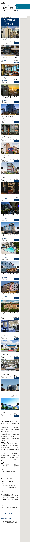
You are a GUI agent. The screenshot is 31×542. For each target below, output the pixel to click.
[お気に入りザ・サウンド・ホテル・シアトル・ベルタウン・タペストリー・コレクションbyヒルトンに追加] (18, 136)
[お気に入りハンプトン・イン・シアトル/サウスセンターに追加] (18, 353)
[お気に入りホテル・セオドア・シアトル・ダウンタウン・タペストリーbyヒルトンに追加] (18, 57)
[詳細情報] (18, 40)
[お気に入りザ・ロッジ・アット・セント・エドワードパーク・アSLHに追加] (18, 312)
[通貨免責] (17, 10)
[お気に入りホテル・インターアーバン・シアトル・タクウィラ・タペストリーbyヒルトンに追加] (18, 392)
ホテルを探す (3, 5)
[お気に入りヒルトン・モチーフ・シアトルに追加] (18, 38)
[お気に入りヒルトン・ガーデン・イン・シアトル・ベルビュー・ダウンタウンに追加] (18, 214)
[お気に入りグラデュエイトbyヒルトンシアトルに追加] (18, 195)
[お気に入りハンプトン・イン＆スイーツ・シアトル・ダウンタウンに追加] (18, 155)
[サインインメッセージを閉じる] (29, 5)
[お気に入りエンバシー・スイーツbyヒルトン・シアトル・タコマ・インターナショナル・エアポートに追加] (18, 372)
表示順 (4, 10)
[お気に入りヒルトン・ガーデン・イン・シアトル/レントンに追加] (18, 411)
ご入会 (26, 3)
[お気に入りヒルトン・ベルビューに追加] (18, 254)
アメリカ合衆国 (7, 5)
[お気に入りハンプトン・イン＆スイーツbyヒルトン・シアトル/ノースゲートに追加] (18, 234)
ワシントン (11, 5)
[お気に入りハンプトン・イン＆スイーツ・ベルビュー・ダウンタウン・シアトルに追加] (18, 273)
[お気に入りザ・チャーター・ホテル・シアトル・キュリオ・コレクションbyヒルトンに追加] (18, 77)
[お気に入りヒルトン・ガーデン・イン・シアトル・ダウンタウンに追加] (18, 116)
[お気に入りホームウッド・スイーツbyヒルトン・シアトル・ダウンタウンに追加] (18, 175)
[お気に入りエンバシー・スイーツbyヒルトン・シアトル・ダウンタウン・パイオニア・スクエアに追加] (18, 96)
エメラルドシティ (3, 422)
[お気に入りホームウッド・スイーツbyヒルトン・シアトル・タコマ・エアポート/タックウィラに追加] (18, 333)
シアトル (7, 437)
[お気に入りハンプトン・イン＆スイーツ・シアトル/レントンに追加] (18, 293)
